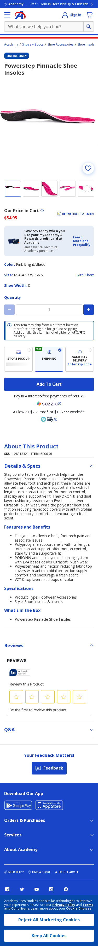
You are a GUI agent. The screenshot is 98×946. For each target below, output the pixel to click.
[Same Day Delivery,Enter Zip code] (80, 359)
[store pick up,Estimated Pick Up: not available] (18, 359)
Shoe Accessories (60, 44)
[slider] (49, 127)
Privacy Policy (63, 905)
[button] (82, 241)
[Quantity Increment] (88, 309)
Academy (11, 44)
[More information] (42, 210)
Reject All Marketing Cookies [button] (49, 920)
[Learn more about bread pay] (49, 419)
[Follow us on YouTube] (36, 889)
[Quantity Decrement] (9, 309)
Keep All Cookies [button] (49, 935)
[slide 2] (31, 189)
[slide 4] (68, 189)
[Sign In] (65, 15)
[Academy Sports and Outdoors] (20, 15)
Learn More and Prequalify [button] (81, 241)
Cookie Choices (78, 908)
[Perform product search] (88, 26)
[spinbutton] (49, 309)
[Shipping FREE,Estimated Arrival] (49, 359)
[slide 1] (13, 189)
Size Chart (85, 275)
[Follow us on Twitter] (22, 889)
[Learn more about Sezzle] (49, 404)
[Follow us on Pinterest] (66, 889)
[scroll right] (87, 189)
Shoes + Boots (32, 44)
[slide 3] (49, 189)
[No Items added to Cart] (89, 14)
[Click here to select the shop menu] (7, 15)
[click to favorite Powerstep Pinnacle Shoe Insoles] (88, 168)
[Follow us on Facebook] (7, 889)
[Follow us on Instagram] (51, 889)
